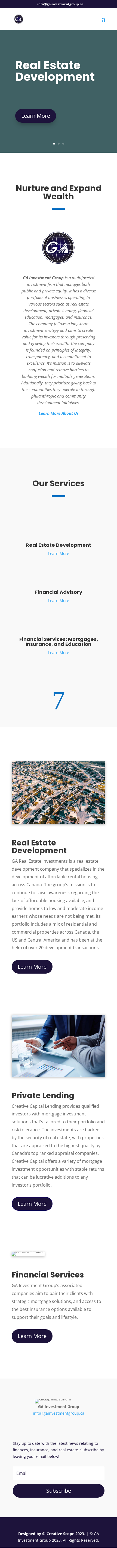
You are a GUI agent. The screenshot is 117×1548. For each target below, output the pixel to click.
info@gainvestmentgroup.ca (58, 1413)
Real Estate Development (55, 71)
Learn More (35, 115)
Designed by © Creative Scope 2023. (52, 1533)
